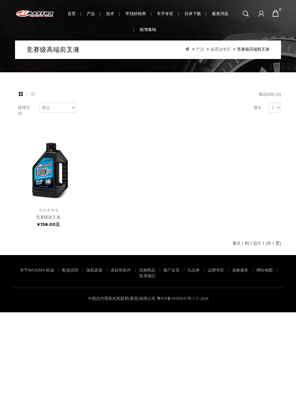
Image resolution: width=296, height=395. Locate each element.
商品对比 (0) (270, 94)
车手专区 (165, 14)
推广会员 (171, 270)
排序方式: (24, 111)
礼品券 (194, 270)
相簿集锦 (148, 29)
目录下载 (192, 14)
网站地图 (264, 270)
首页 (72, 14)
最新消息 (220, 14)
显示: (258, 108)
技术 (110, 14)
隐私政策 (94, 270)
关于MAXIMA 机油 (37, 270)
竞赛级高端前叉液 (253, 49)
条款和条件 (121, 270)
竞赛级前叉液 (48, 217)
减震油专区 (220, 49)
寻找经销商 (135, 14)
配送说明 (70, 270)
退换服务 (240, 270)
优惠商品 (147, 270)
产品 (91, 14)
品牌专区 (216, 270)
